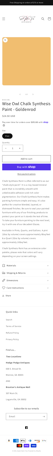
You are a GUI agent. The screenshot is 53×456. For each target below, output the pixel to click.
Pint (7, 136)
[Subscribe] (43, 416)
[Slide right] (33, 94)
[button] (3, 19)
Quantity (6, 142)
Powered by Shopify (34, 451)
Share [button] (8, 295)
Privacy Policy (12, 339)
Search (9, 319)
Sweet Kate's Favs (22, 451)
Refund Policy (12, 332)
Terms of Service (13, 326)
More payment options (27, 174)
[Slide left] (20, 94)
